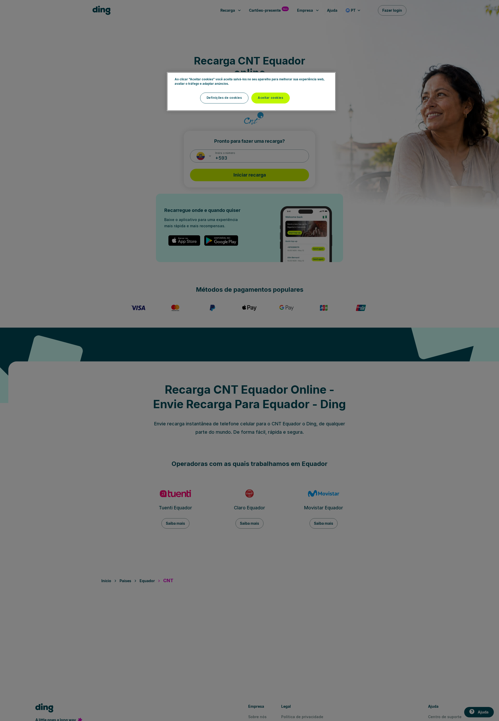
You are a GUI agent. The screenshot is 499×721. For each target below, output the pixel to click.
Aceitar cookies (270, 98)
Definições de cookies (224, 98)
